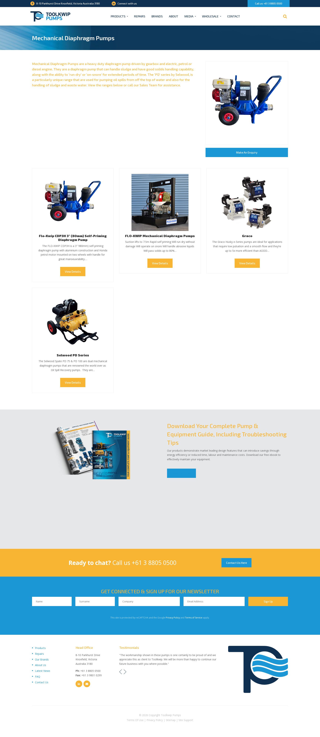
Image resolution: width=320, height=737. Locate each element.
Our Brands (42, 659)
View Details (73, 271)
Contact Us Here (236, 562)
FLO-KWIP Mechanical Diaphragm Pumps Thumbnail (160, 202)
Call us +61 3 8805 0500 (268, 3)
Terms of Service (193, 617)
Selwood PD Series (73, 355)
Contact (233, 16)
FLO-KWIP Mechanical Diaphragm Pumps (160, 236)
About (173, 16)
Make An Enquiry (246, 152)
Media (188, 16)
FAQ (37, 676)
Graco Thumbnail (247, 202)
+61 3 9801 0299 (91, 675)
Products (118, 16)
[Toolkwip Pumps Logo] (50, 16)
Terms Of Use (135, 720)
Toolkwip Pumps (171, 715)
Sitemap (171, 720)
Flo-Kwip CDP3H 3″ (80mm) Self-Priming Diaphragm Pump (73, 238)
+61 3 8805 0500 (154, 563)
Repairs (139, 16)
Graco (247, 236)
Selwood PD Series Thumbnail (73, 321)
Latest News (42, 671)
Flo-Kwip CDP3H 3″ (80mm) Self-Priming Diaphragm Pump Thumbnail (73, 202)
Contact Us (41, 682)
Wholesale (210, 16)
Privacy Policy (173, 617)
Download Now (181, 473)
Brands (157, 16)
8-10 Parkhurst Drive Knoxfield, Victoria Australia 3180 (68, 3)
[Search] (285, 16)
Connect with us (127, 3)
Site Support (186, 720)
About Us (40, 665)
